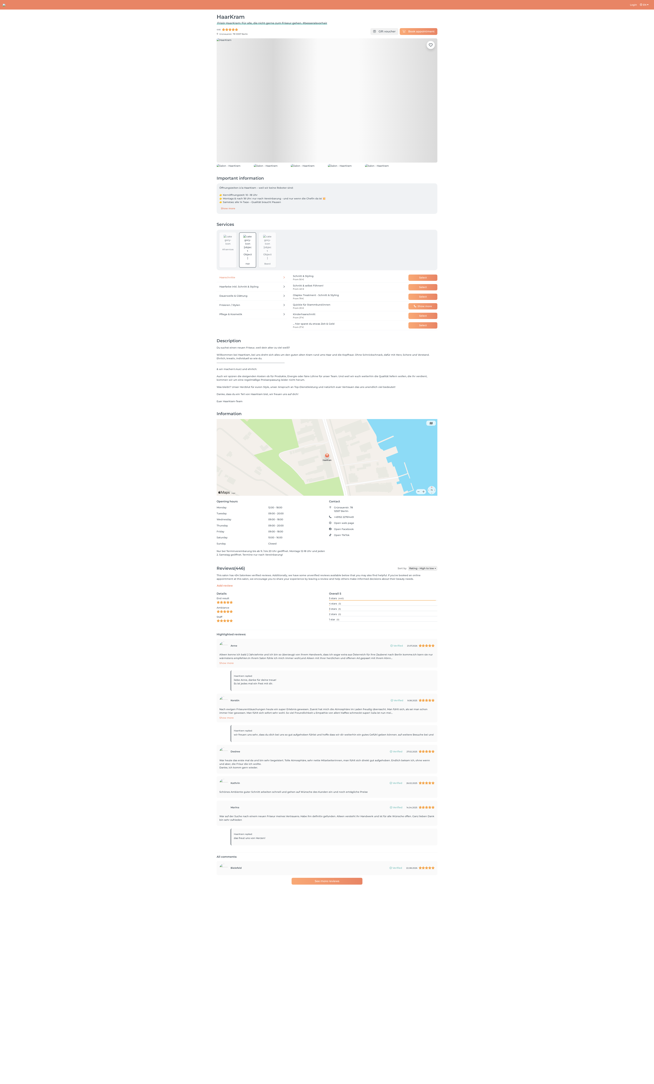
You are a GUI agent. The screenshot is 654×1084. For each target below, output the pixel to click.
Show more (228, 208)
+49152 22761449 (344, 517)
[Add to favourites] (431, 45)
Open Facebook (344, 529)
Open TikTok (341, 535)
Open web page (344, 523)
